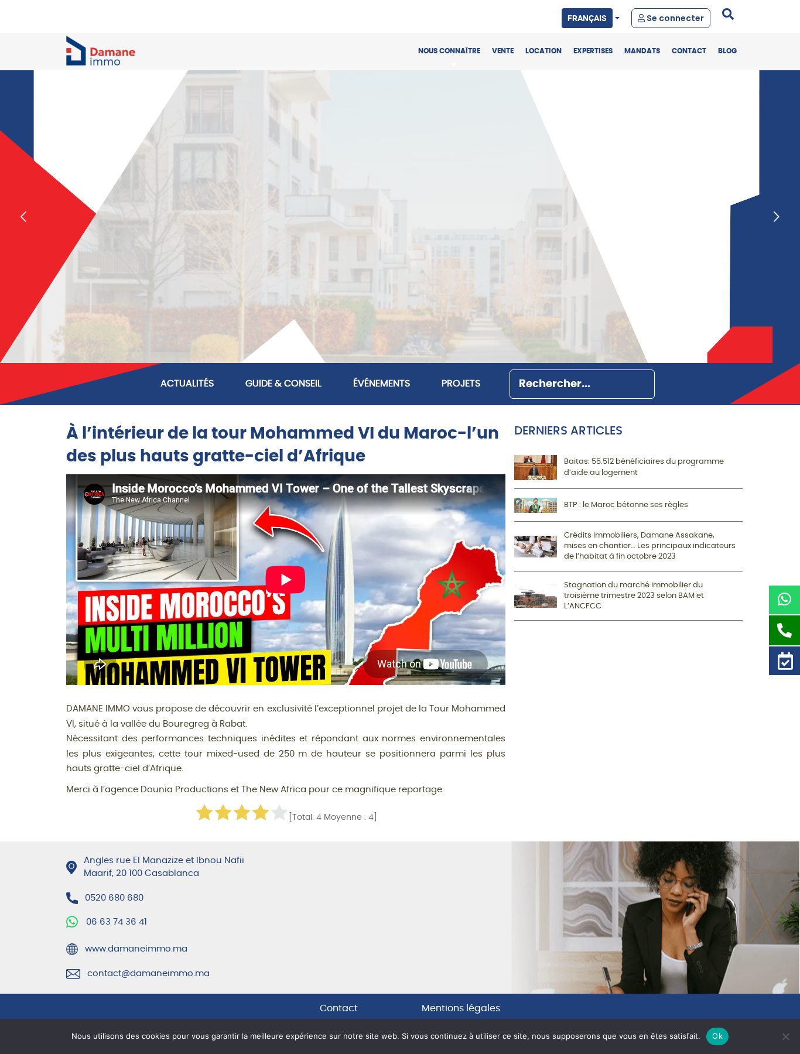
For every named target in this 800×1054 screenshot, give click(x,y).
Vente (503, 50)
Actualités (187, 383)
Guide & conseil (283, 383)
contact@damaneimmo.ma (148, 973)
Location (543, 50)
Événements (381, 383)
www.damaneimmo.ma (136, 949)
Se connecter (674, 18)
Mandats (642, 50)
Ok (717, 1036)
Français (587, 17)
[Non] (785, 1036)
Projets (461, 383)
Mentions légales (461, 1008)
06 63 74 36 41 (116, 922)
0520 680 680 (127, 14)
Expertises (593, 50)
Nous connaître (449, 50)
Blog (727, 50)
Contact (689, 50)
